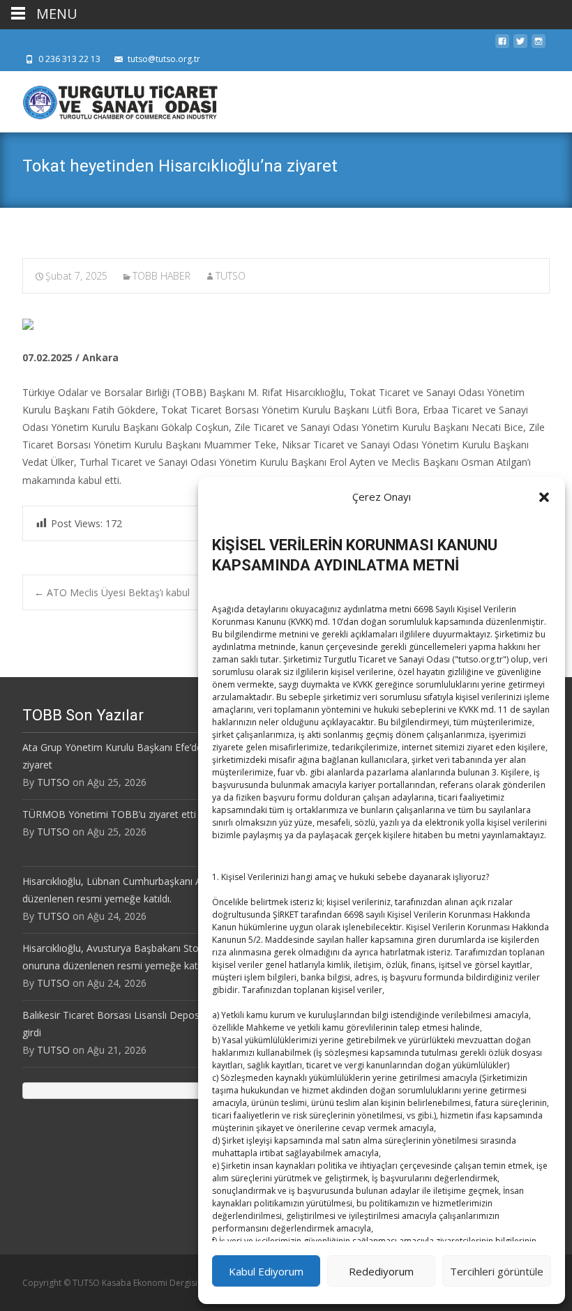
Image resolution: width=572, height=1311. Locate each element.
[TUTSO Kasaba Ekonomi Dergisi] (109, 99)
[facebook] (502, 45)
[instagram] (538, 45)
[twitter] (520, 45)
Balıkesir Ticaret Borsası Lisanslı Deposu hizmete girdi (133, 1023)
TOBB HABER (161, 275)
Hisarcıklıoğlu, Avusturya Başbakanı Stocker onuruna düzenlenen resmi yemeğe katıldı (120, 956)
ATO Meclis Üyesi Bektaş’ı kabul (112, 592)
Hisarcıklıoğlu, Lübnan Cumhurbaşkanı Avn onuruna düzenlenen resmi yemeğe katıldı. (137, 889)
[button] (544, 497)
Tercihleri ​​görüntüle (496, 1271)
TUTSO (231, 275)
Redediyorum (381, 1271)
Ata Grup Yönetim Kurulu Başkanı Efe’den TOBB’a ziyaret (134, 756)
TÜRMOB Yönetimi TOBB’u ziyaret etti (109, 814)
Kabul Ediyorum (266, 1271)
